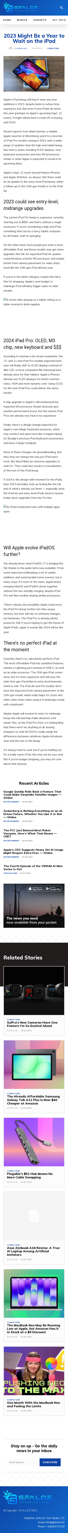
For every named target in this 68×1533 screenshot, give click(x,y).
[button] (62, 8)
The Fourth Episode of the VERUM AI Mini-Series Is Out (33, 867)
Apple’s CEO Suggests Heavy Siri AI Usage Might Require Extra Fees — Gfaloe (33, 851)
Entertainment (11, 802)
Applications (10, 873)
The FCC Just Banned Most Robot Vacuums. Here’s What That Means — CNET (30, 833)
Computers (53, 48)
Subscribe (50, 1462)
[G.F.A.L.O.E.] (11, 48)
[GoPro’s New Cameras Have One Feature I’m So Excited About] (34, 990)
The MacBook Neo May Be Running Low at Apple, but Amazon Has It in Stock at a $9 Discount (33, 1328)
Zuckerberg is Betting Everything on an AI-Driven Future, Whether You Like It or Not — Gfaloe (33, 814)
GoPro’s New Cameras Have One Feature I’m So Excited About (32, 1024)
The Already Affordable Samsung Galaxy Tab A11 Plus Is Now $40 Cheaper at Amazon (33, 1099)
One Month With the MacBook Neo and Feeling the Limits (33, 1404)
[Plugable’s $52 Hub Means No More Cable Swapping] (34, 1142)
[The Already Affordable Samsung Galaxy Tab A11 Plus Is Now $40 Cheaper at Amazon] (34, 1064)
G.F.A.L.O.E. (22, 48)
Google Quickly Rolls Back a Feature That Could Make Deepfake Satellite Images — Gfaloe (32, 794)
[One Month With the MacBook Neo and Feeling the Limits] (34, 1371)
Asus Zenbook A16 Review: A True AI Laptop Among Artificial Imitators (33, 1251)
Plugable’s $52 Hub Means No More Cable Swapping (30, 1175)
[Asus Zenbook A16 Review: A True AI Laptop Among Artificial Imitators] (34, 1216)
